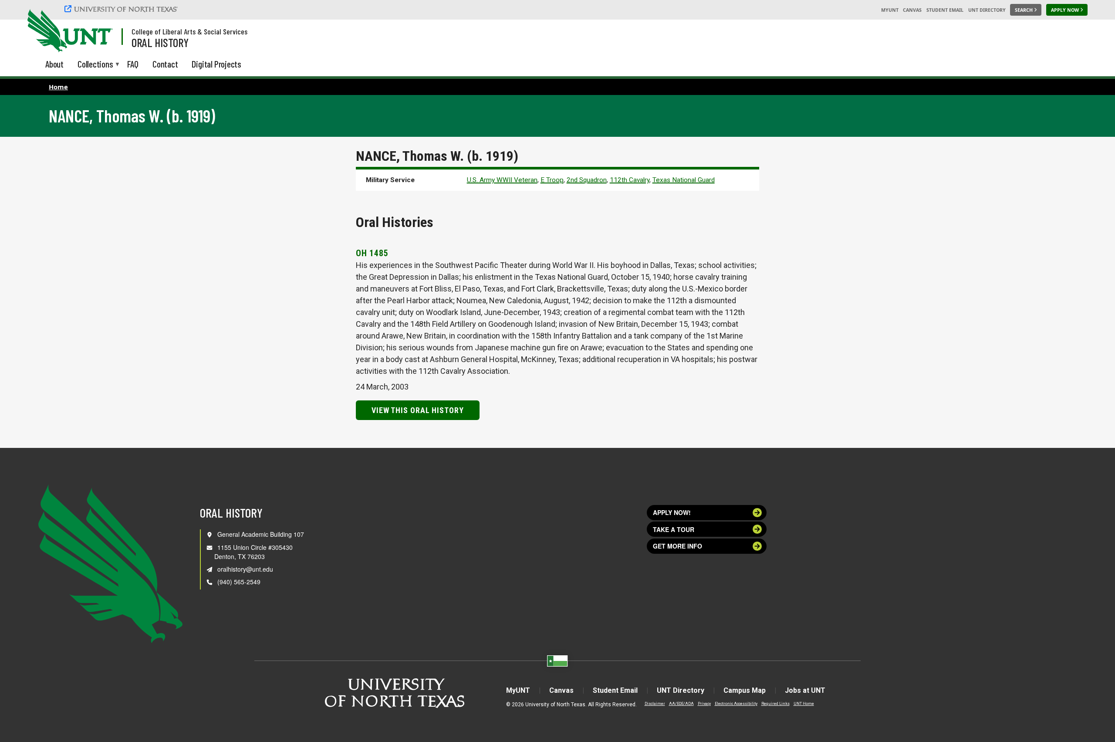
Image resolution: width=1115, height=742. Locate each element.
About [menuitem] (54, 63)
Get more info (677, 546)
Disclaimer (655, 703)
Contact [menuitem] (165, 63)
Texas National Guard (683, 180)
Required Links (775, 703)
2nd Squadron (587, 180)
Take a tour (673, 529)
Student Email (944, 10)
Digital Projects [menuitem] (216, 63)
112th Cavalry (629, 180)
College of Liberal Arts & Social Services (189, 31)
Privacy (704, 703)
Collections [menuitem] (95, 64)
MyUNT (890, 10)
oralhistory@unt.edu (245, 569)
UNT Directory (987, 10)
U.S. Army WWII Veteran (502, 180)
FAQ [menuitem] (133, 63)
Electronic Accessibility (736, 703)
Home (58, 86)
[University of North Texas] (122, 9)
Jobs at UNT (805, 690)
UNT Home (804, 703)
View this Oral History (418, 410)
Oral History (160, 42)
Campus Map (744, 690)
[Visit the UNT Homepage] (99, 31)
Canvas (912, 10)
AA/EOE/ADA (681, 703)
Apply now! (672, 512)
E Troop (552, 180)
